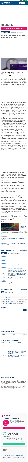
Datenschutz (9, 457)
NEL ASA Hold (8, 297)
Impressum (10, 455)
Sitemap (4, 457)
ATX (17, 0)
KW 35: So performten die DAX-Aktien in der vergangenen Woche (16, 343)
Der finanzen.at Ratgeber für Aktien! (23, 225)
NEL (17, 78)
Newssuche (4, 308)
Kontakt (6, 455)
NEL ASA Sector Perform (10, 295)
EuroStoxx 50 (11, 452)
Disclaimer (15, 457)
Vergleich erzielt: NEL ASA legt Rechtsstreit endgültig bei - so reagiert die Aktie (17, 271)
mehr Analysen (24, 289)
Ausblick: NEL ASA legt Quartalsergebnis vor (16, 260)
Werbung (15, 455)
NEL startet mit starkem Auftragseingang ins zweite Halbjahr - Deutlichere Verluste (16, 256)
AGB (18, 457)
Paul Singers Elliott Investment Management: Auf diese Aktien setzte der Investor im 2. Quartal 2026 (17, 352)
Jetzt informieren (14, 427)
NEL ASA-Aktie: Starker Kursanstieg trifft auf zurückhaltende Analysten (17, 278)
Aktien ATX (4, 452)
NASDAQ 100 (20, 452)
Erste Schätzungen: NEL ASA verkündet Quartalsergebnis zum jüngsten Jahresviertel (17, 263)
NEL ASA (3, 334)
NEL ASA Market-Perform (11, 303)
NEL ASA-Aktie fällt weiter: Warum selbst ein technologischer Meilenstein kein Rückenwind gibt (17, 282)
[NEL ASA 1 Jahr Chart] (25, 334)
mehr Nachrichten (24, 250)
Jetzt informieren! (23, 235)
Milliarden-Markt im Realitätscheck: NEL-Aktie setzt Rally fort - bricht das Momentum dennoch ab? (17, 274)
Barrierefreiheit (20, 455)
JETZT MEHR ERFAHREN (14, 443)
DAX (25, 0)
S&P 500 (14, 453)
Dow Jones (16, 452)
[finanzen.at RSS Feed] (6, 450)
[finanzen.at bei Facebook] (4, 450)
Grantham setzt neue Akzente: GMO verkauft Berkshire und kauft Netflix (17, 356)
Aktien (21, 231)
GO (24, 310)
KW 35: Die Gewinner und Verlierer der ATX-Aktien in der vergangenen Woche (17, 348)
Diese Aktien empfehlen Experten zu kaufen (16, 346)
